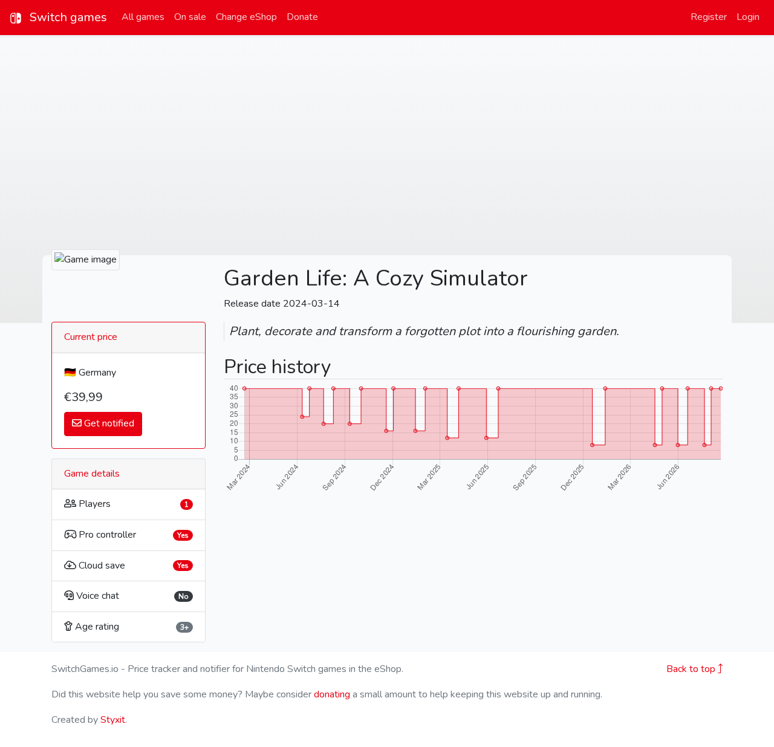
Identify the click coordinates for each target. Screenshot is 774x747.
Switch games (67, 17)
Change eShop (246, 17)
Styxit (112, 719)
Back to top (692, 669)
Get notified (108, 423)
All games (143, 17)
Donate (302, 17)
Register (709, 17)
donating (332, 694)
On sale (190, 17)
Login (748, 17)
